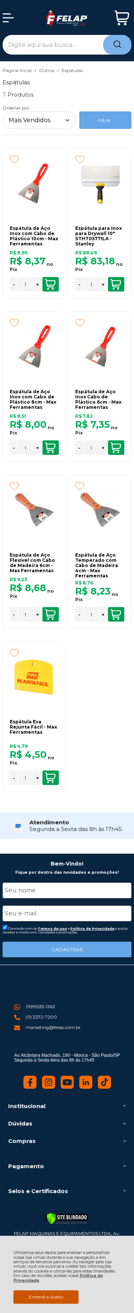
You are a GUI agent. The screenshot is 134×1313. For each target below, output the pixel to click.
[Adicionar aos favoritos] (14, 159)
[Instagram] (48, 1087)
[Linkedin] (85, 1087)
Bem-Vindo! (67, 864)
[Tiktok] (104, 1087)
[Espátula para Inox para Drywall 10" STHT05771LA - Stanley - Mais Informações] (99, 183)
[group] (67, 825)
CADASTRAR (67, 949)
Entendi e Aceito (46, 1297)
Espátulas (72, 70)
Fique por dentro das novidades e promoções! (67, 872)
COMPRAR (50, 284)
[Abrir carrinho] (121, 18)
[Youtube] (67, 1087)
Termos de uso (52, 928)
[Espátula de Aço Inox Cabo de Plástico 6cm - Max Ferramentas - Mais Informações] (99, 346)
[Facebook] (29, 1087)
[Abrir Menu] (8, 18)
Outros (47, 70)
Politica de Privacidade (92, 928)
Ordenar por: (17, 108)
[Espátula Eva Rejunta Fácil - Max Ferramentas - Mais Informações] (34, 676)
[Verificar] (66, 1219)
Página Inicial (18, 70)
